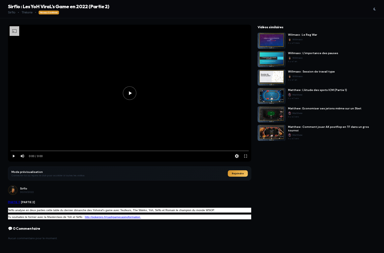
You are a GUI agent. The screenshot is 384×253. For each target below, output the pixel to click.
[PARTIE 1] (14, 202)
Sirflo (11, 12)
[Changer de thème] (374, 9)
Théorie (27, 12)
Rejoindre (238, 173)
